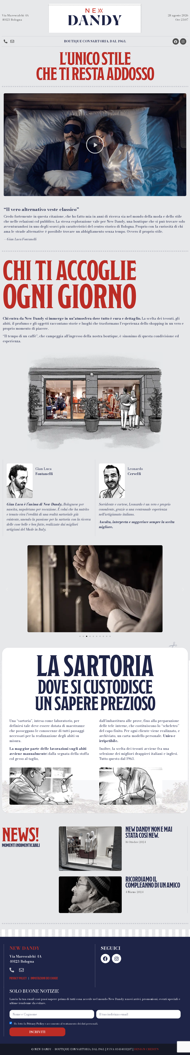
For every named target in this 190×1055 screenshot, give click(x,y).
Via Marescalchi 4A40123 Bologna (25, 959)
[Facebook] (176, 41)
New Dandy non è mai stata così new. (148, 832)
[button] (95, 144)
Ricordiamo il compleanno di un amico (152, 882)
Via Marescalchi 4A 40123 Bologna (15, 17)
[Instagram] (183, 41)
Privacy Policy (18, 978)
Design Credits (146, 1049)
